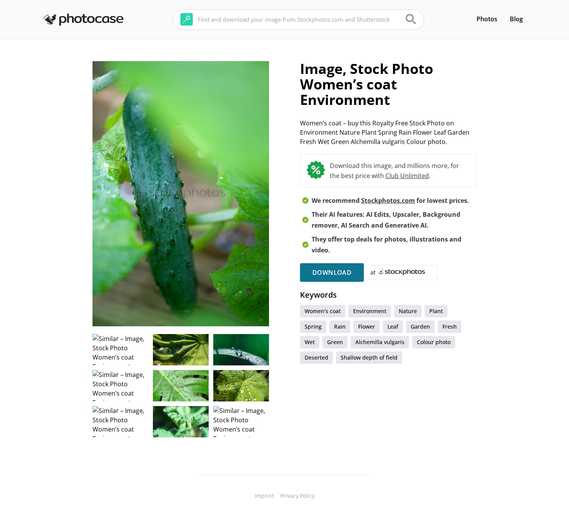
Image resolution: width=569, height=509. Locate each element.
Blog (516, 19)
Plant (436, 311)
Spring (313, 326)
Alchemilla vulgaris (379, 342)
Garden (420, 326)
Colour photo (434, 342)
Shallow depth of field (369, 357)
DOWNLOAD (331, 272)
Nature (408, 311)
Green (335, 342)
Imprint (264, 495)
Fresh (449, 326)
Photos (486, 19)
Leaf (392, 326)
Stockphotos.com (388, 200)
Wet (310, 342)
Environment (369, 311)
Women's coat (323, 311)
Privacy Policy (297, 495)
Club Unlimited (407, 175)
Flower (366, 326)
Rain (340, 326)
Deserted (316, 357)
